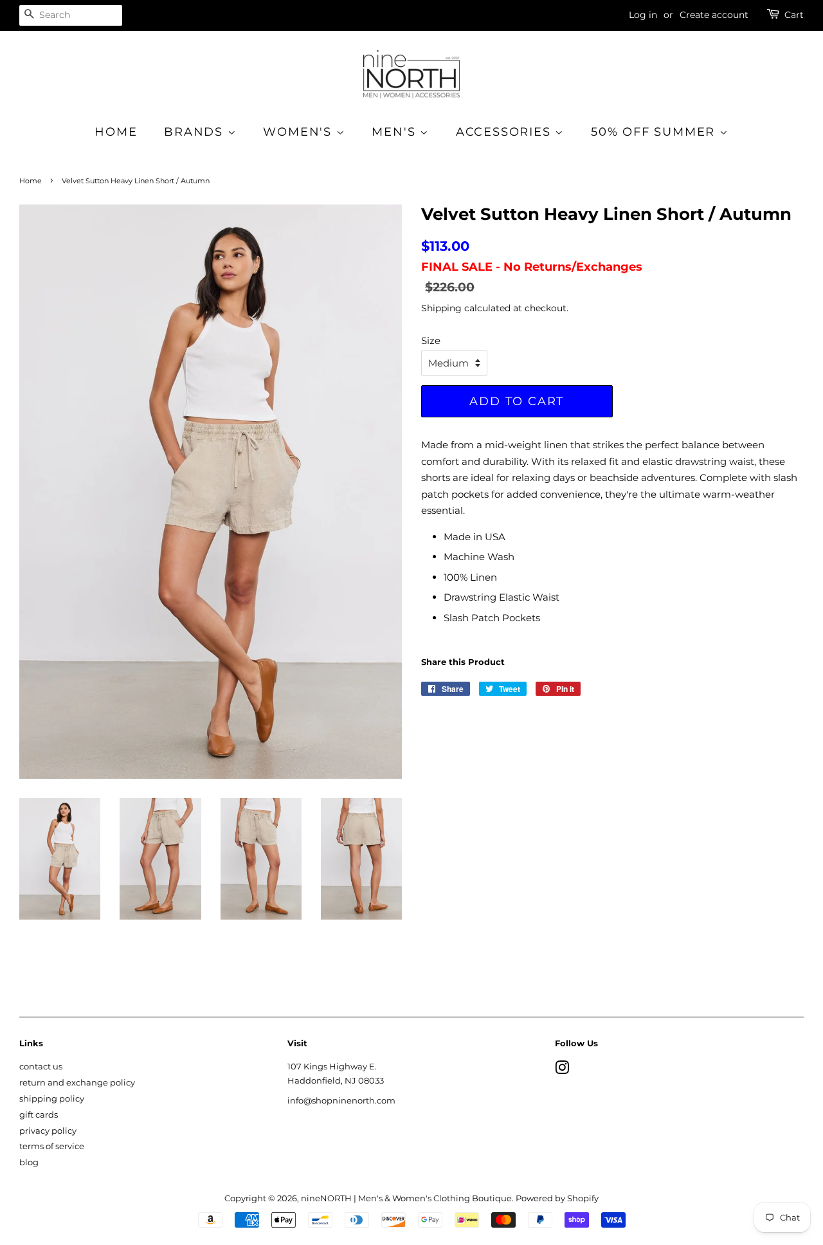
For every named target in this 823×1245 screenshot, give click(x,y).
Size (430, 340)
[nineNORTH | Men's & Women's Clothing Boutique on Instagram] (562, 1070)
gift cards (38, 1115)
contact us (40, 1066)
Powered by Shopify (557, 1198)
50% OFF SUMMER (655, 132)
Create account (714, 15)
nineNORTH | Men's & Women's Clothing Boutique (406, 1198)
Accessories (506, 132)
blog (29, 1162)
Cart (794, 15)
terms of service (51, 1146)
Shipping (441, 308)
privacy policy (48, 1131)
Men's (396, 132)
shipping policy (51, 1099)
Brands (196, 132)
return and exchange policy (77, 1082)
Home (116, 132)
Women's (299, 132)
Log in (643, 15)
